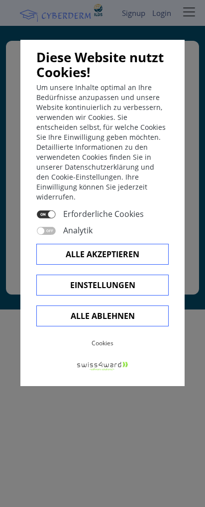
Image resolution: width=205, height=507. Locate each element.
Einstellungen (102, 285)
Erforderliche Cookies (103, 214)
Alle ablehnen (103, 315)
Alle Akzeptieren (102, 254)
